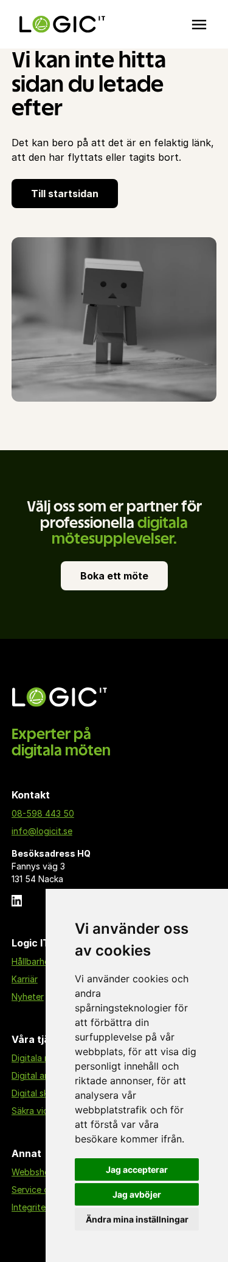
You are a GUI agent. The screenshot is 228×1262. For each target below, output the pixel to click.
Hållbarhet (32, 961)
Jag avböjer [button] (136, 1194)
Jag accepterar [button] (137, 1169)
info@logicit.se (42, 831)
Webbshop (33, 1172)
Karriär (25, 979)
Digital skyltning (43, 1093)
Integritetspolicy (45, 1207)
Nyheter (28, 996)
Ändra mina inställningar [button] (137, 1219)
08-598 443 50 (43, 813)
